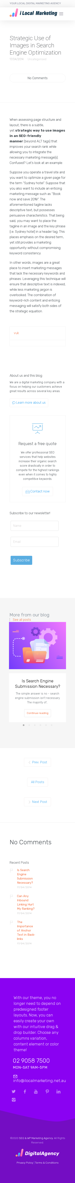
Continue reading (37, 713)
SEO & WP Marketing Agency (36, 1138)
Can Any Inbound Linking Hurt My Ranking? (26, 902)
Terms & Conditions (47, 1162)
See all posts (22, 619)
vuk (16, 333)
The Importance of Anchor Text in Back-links (26, 930)
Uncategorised (37, 59)
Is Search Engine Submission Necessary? (37, 683)
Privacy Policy (25, 1162)
